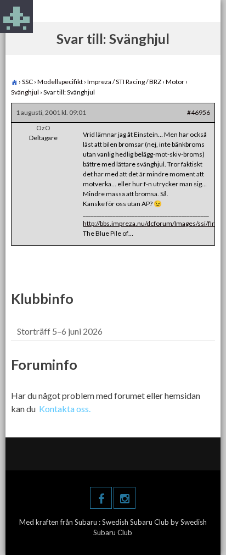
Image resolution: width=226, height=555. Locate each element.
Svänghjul (25, 92)
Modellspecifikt (60, 81)
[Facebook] (101, 498)
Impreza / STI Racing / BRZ (124, 81)
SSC (27, 81)
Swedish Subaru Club (136, 522)
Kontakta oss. (65, 408)
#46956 (198, 112)
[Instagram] (124, 498)
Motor (175, 81)
